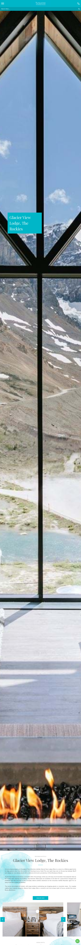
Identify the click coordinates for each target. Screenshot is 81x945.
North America (20, 849)
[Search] (79, 9)
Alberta (34, 849)
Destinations (12, 849)
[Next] (63, 919)
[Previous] (2, 919)
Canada (28, 849)
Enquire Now (41, 898)
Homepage (5, 849)
